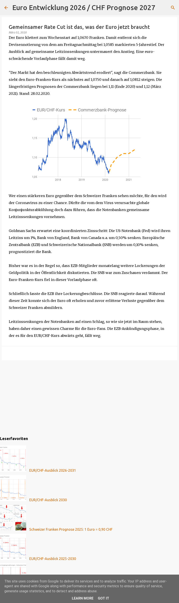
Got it (103, 598)
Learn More (82, 598)
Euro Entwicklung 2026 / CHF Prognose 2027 (83, 7)
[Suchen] (161, 7)
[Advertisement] (89, 397)
